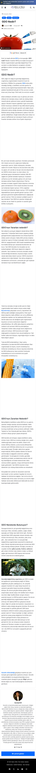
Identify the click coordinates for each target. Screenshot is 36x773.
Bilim (10, 14)
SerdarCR (6, 25)
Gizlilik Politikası (18, 764)
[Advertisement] (18, 141)
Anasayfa (5, 14)
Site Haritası (26, 764)
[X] (17, 747)
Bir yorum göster (18, 754)
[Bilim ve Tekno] (18, 7)
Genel (9, 18)
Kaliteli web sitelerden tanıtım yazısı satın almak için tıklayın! (17, 2)
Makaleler (15, 18)
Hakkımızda (10, 764)
